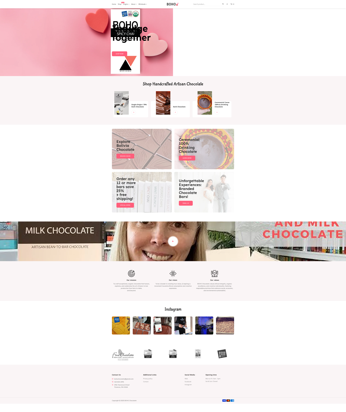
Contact (145, 382)
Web (186, 379)
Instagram (188, 385)
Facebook (188, 382)
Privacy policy (147, 379)
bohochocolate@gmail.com (123, 379)
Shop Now (119, 54)
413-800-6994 (119, 382)
